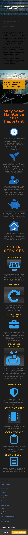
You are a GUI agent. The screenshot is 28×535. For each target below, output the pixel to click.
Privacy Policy (4, 481)
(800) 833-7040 (5, 521)
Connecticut (4, 495)
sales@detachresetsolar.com (8, 516)
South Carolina (5, 505)
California (3, 492)
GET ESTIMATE (14, 96)
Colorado (3, 490)
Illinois (3, 500)
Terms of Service (5, 484)
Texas (2, 508)
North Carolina (5, 503)
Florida (3, 498)
